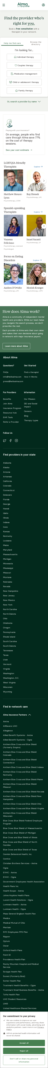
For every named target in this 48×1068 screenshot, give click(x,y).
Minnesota (8, 563)
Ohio (5, 618)
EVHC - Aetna (10, 872)
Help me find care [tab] (12, 43)
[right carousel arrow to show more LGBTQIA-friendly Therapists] (43, 180)
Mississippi (8, 568)
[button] (24, 57)
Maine (6, 545)
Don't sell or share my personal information (24, 1060)
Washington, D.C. (11, 678)
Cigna (5, 868)
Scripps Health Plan (12, 971)
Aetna (6, 721)
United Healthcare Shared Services (19, 1008)
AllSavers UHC (10, 726)
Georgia (6, 504)
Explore (37, 167)
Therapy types (31, 420)
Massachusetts (10, 554)
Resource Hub (10, 412)
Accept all (24, 1043)
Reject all (24, 1051)
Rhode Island (9, 636)
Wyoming (7, 691)
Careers (27, 411)
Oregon (6, 627)
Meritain (7, 927)
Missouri (7, 572)
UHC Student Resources (14, 999)
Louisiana (7, 540)
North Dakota (9, 614)
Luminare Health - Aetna (14, 904)
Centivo (6, 858)
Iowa (5, 527)
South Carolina (10, 641)
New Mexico (9, 600)
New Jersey (9, 595)
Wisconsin (7, 687)
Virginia (6, 669)
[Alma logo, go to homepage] (23, 5)
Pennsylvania (9, 632)
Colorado (7, 485)
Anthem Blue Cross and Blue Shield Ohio (22, 804)
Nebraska (7, 582)
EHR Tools (8, 417)
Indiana (6, 522)
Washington (8, 673)
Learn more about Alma (16, 346)
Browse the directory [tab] (35, 43)
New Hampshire (10, 591)
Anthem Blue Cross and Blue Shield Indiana (23, 767)
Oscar (6, 945)
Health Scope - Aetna (13, 890)
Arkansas (7, 476)
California (7, 481)
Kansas (6, 531)
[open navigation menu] (4, 5)
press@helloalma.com (11, 381)
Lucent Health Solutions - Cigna (18, 900)
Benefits (7, 399)
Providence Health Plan (14, 959)
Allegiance (8, 730)
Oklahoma (7, 623)
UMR (5, 1003)
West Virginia (9, 682)
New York (7, 604)
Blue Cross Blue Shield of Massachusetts (22, 828)
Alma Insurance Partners (15, 715)
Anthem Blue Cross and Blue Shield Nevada (23, 791)
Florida (6, 499)
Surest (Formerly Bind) (14, 976)
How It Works (30, 376)
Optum (6, 941)
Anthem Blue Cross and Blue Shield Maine (23, 779)
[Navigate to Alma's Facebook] (10, 441)
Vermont (7, 664)
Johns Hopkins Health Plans (16, 895)
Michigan (7, 559)
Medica (6, 918)
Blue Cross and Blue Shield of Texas (20, 849)
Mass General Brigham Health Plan (19, 913)
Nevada (6, 586)
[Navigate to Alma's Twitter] (4, 441)
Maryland (7, 549)
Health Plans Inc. (11, 886)
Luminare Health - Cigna (14, 909)
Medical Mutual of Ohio (14, 923)
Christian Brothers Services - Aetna (20, 863)
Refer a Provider (11, 422)
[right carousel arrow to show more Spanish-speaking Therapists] (43, 226)
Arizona (6, 472)
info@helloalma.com (11, 376)
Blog (26, 415)
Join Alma (7, 403)
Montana (7, 577)
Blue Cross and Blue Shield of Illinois (20, 837)
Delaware (7, 495)
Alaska (6, 467)
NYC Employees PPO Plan (15, 932)
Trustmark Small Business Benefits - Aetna (23, 990)
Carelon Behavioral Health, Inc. (17, 854)
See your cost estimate (17, 150)
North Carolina (10, 609)
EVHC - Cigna (9, 877)
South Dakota (9, 646)
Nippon (6, 936)
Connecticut (9, 490)
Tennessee (8, 650)
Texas (5, 655)
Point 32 (7, 955)
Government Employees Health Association (23, 881)
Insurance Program (12, 408)
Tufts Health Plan (11, 994)
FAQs (5, 372)
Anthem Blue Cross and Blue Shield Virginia (23, 808)
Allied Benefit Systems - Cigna (17, 739)
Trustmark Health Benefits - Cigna (19, 985)
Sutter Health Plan (12, 981)
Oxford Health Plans (12, 950)
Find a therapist (31, 372)
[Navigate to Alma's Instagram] (16, 441)
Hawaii (6, 508)
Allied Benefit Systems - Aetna (18, 735)
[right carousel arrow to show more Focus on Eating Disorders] (43, 274)
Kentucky (7, 536)
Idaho (5, 513)
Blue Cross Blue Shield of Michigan (19, 833)
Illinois (6, 517)
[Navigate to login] (43, 5)
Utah (5, 659)
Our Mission (29, 399)
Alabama (7, 463)
